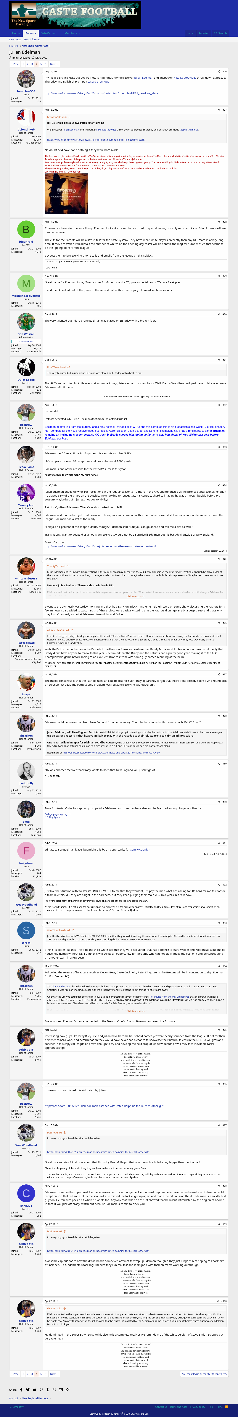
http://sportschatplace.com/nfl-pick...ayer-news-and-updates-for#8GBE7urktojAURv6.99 (111, 752)
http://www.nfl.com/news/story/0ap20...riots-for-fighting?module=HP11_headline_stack (101, 93)
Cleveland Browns (62, 986)
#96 (225, 1084)
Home (16, 33)
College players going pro (58, 814)
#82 (225, 405)
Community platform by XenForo (119, 1413)
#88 (225, 715)
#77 (225, 109)
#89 (225, 763)
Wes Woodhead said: (58, 930)
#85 (225, 558)
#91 (225, 843)
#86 (225, 622)
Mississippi (35, 392)
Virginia (37, 876)
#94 (225, 966)
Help (210, 1406)
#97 (225, 1125)
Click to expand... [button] (136, 596)
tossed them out (98, 81)
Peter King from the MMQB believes (169, 996)
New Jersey (35, 591)
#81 (225, 359)
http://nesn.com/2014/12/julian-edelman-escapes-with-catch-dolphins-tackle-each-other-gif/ (104, 1106)
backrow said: (54, 1132)
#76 (225, 71)
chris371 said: (54, 1308)
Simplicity (18, 1406)
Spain (38, 437)
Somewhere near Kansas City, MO (28, 661)
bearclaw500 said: (57, 117)
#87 (225, 674)
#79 (225, 276)
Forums (30, 33)
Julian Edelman (143, 77)
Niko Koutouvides (184, 77)
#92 (225, 884)
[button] (59, 33)
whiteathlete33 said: (58, 630)
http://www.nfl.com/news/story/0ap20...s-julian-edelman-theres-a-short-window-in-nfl (100, 546)
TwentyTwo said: (56, 566)
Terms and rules (178, 1406)
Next (53, 64)
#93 (225, 923)
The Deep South (32, 142)
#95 (225, 1029)
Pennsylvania (34, 351)
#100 (224, 1301)
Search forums (32, 39)
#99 (225, 1224)
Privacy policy (197, 1406)
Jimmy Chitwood (21, 57)
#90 (225, 801)
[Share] (219, 72)
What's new (48, 33)
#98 (225, 1185)
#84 (225, 485)
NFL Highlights (52, 817)
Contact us (161, 1406)
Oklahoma (35, 707)
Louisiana (36, 518)
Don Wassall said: (56, 367)
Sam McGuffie (139, 849)
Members (71, 33)
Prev (15, 64)
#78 (225, 221)
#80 (225, 314)
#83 (225, 447)
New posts (15, 39)
